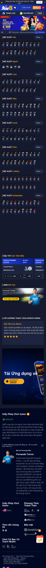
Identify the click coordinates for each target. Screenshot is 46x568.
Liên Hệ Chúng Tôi (11, 558)
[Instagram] (6, 530)
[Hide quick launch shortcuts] (35, 533)
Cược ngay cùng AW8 (11, 299)
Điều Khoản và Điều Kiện (14, 560)
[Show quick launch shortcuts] (39, 530)
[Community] (15, 7)
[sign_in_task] (40, 539)
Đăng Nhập (27, 7)
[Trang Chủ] (7, 8)
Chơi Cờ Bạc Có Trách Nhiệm (16, 563)
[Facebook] (3, 530)
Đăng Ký (37, 7)
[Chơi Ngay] (3, 67)
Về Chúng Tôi (7, 556)
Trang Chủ (10, 13)
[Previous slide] (2, 23)
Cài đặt (39, 2)
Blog (23, 558)
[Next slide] (43, 23)
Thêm (39, 13)
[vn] (43, 7)
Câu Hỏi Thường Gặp (24, 556)
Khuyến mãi (28, 13)
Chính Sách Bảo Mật (12, 562)
